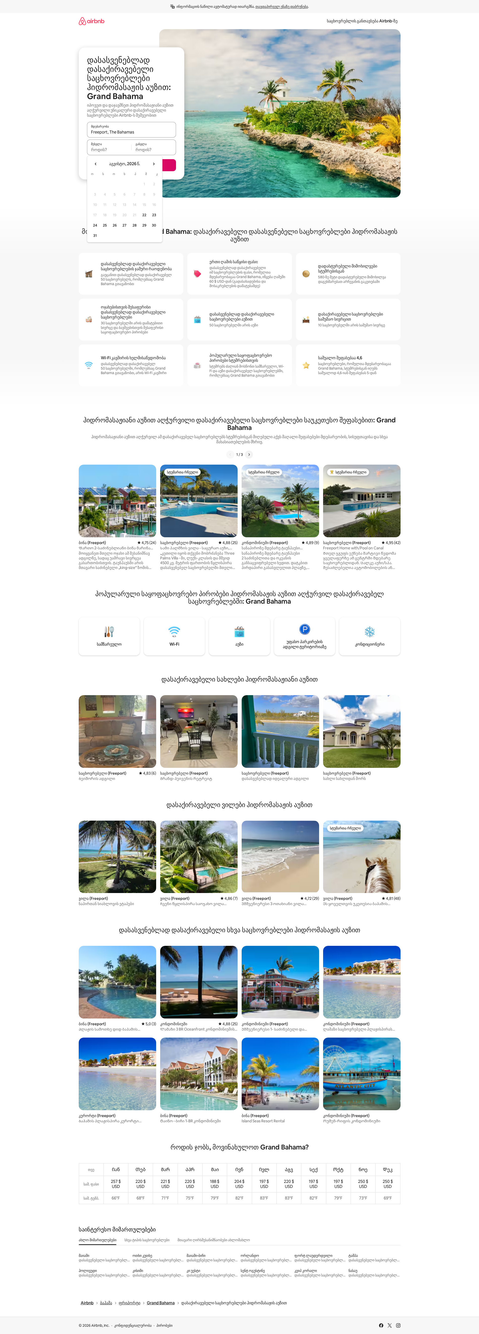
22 (144, 215)
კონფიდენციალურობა (133, 1325)
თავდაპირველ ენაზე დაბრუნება (281, 6)
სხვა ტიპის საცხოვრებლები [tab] (146, 1240)
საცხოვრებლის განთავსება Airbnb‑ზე (362, 21)
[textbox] (109, 150)
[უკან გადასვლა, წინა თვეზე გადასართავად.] (95, 163)
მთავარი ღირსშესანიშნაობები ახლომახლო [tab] (214, 1240)
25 (105, 225)
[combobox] (131, 132)
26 (115, 225)
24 (95, 225)
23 (154, 215)
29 (144, 225)
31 (95, 235)
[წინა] (230, 455)
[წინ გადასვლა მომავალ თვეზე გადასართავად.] (153, 163)
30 (154, 225)
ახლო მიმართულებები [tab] (97, 1240)
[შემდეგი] (249, 455)
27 (124, 225)
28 (135, 225)
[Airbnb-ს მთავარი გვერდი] (91, 21)
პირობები (164, 1325)
